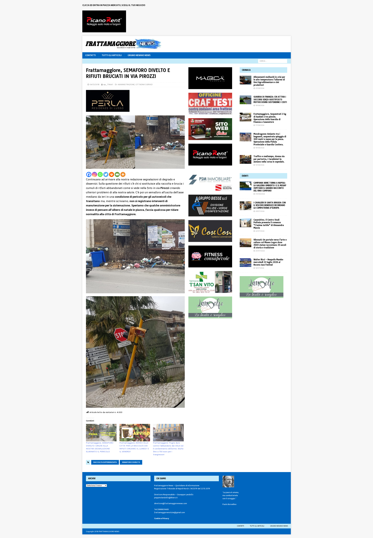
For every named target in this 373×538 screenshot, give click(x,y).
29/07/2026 (260, 211)
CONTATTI (90, 55)
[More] (122, 174)
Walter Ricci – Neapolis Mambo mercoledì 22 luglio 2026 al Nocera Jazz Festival (268, 262)
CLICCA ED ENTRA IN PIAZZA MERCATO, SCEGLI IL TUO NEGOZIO (113, 5)
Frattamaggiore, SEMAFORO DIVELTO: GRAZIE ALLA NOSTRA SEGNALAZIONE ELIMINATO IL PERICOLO (99, 447)
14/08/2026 (260, 147)
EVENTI (245, 176)
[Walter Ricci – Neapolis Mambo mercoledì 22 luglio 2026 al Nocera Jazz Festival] (245, 262)
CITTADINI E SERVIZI (144, 84)
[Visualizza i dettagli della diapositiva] (104, 21)
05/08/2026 (260, 194)
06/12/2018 (94, 84)
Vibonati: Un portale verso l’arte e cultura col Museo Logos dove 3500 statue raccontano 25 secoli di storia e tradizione (270, 243)
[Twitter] (105, 174)
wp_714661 (108, 84)
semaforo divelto (131, 462)
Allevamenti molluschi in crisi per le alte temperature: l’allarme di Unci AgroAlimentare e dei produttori (269, 81)
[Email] (117, 174)
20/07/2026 (260, 250)
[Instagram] (94, 174)
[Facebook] (88, 174)
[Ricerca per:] (272, 60)
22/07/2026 (260, 231)
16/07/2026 (260, 268)
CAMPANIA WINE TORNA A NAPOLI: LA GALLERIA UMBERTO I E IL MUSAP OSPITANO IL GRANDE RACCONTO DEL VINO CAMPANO (270, 187)
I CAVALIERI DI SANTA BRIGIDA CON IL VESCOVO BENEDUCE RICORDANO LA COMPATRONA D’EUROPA (270, 205)
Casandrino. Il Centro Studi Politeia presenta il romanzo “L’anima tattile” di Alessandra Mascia (269, 223)
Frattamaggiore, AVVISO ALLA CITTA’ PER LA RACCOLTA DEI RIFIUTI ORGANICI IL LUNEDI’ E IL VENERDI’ (134, 447)
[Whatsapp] (100, 174)
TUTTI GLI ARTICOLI (112, 55)
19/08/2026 (260, 105)
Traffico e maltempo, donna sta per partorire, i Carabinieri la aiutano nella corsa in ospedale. (269, 159)
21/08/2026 (260, 88)
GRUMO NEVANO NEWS (139, 55)
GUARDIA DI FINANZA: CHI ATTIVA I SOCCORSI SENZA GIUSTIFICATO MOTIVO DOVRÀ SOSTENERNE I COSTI (270, 99)
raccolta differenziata (105, 462)
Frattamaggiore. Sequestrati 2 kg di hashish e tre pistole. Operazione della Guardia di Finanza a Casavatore (270, 118)
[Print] (111, 174)
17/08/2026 (260, 125)
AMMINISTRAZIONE (126, 84)
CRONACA (246, 70)
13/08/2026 (260, 165)
